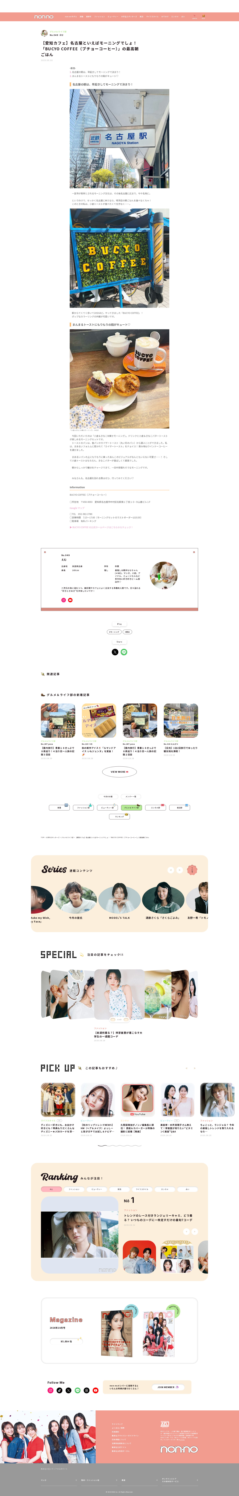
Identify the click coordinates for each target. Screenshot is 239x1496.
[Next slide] (179, 870)
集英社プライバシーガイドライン (125, 1435)
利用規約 (115, 1432)
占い (183, 16)
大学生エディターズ (129, 16)
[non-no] (44, 17)
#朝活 (127, 632)
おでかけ (165, 16)
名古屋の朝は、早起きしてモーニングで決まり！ (96, 72)
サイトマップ (117, 1424)
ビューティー (113, 16)
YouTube (95, 1390)
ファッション (99, 16)
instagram (50, 1390)
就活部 (179, 807)
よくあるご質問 (118, 1428)
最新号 (89, 16)
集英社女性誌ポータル (121, 1451)
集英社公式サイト (119, 1447)
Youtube (70, 600)
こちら (182, 1440)
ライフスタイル (152, 16)
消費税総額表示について (122, 1443)
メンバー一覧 (131, 796)
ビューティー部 (107, 807)
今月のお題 (108, 796)
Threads (86, 1390)
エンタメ (175, 16)
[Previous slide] (112, 1019)
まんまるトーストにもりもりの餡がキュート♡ (95, 76)
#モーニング (114, 632)
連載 (81, 16)
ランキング (119, 816)
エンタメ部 (155, 807)
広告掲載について (119, 1439)
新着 (59, 807)
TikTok (59, 1390)
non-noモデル (71, 16)
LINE (124, 652)
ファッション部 (83, 807)
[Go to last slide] (170, 870)
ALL (51, 1189)
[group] (79, 1235)
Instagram (63, 600)
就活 (141, 16)
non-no (179, 1449)
